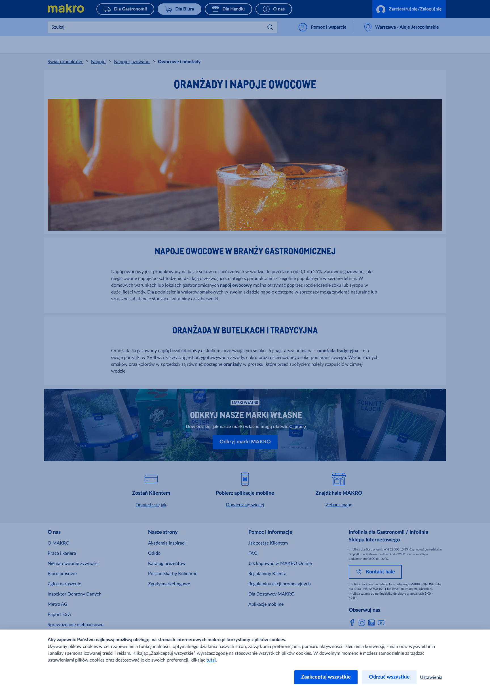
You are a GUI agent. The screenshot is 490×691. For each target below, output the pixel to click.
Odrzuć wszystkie (389, 677)
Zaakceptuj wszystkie (326, 677)
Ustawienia (431, 677)
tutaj (211, 660)
